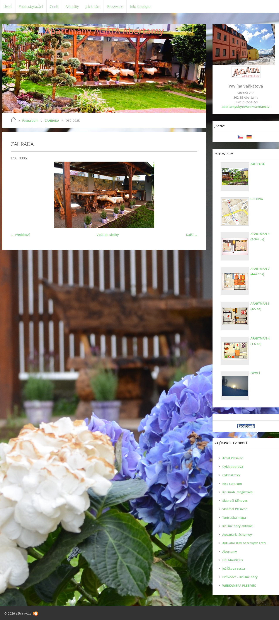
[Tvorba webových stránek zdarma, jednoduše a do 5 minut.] (35, 614)
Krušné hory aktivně (237, 526)
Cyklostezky (231, 475)
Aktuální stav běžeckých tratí (244, 543)
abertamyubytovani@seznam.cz (246, 107)
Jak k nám (93, 6)
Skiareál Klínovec (235, 500)
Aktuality (72, 6)
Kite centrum (232, 483)
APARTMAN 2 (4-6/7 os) (260, 271)
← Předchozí (20, 235)
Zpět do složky (108, 235)
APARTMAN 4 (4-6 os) (260, 341)
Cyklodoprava (232, 467)
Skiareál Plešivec (234, 509)
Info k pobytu (140, 6)
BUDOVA (256, 199)
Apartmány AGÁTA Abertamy (104, 31)
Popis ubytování (31, 6)
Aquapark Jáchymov (237, 534)
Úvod (7, 6)
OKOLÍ (255, 373)
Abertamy (229, 551)
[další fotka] (190, 195)
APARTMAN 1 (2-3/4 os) (260, 236)
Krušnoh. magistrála (237, 492)
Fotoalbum (30, 120)
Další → (191, 235)
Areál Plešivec (232, 458)
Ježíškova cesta (233, 568)
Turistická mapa (234, 517)
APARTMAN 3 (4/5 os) (260, 306)
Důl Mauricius (232, 560)
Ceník (54, 6)
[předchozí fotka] (18, 195)
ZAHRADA (52, 120)
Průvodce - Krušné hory (240, 577)
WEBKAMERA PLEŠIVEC (239, 585)
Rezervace (115, 6)
